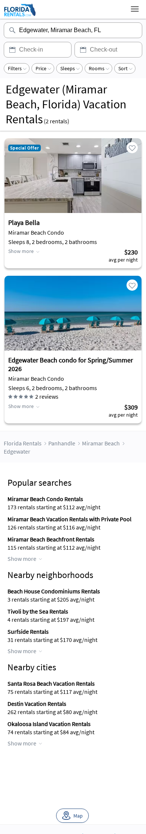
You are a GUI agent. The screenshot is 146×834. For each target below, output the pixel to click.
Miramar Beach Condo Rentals (45, 499)
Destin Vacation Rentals (36, 703)
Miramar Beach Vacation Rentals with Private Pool (69, 519)
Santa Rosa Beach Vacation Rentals (51, 683)
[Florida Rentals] (20, 16)
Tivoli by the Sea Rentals (37, 611)
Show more (21, 251)
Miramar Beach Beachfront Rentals (50, 539)
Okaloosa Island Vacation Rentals (49, 724)
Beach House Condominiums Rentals (53, 591)
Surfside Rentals (28, 631)
